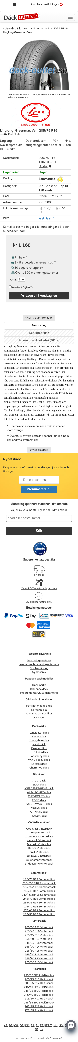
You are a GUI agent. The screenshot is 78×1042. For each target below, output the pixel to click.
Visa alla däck (13, 28)
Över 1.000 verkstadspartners (39, 588)
